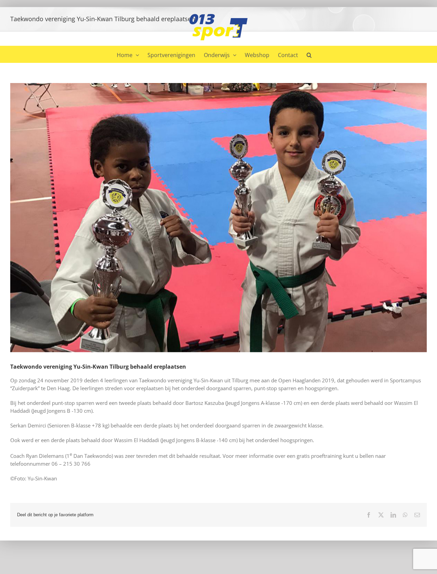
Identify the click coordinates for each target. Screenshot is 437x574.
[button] (309, 54)
